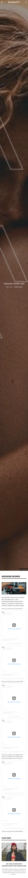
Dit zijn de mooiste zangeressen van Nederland (14, 865)
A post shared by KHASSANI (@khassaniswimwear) (14, 828)
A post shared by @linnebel (14, 716)
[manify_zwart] (14, 2)
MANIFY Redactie (19, 287)
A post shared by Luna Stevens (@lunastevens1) (14, 793)
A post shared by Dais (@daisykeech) (14, 643)
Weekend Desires (11, 576)
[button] (1, 2)
